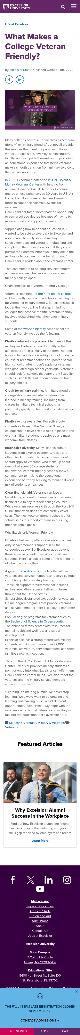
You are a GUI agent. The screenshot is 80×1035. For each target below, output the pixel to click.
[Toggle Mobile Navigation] (75, 6)
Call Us (67, 1031)
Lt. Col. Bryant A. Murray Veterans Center (38, 182)
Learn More (40, 840)
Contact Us (40, 930)
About (40, 925)
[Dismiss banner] (76, 991)
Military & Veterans (22, 722)
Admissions (40, 921)
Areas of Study (40, 911)
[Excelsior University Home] (15, 5)
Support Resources (40, 906)
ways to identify (34, 328)
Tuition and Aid (40, 916)
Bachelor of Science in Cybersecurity (37, 621)
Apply (45, 1031)
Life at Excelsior (16, 24)
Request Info (17, 1031)
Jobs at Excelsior (40, 935)
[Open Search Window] (63, 7)
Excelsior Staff (19, 69)
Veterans (11, 727)
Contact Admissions (38, 1020)
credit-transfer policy (37, 571)
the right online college (55, 293)
